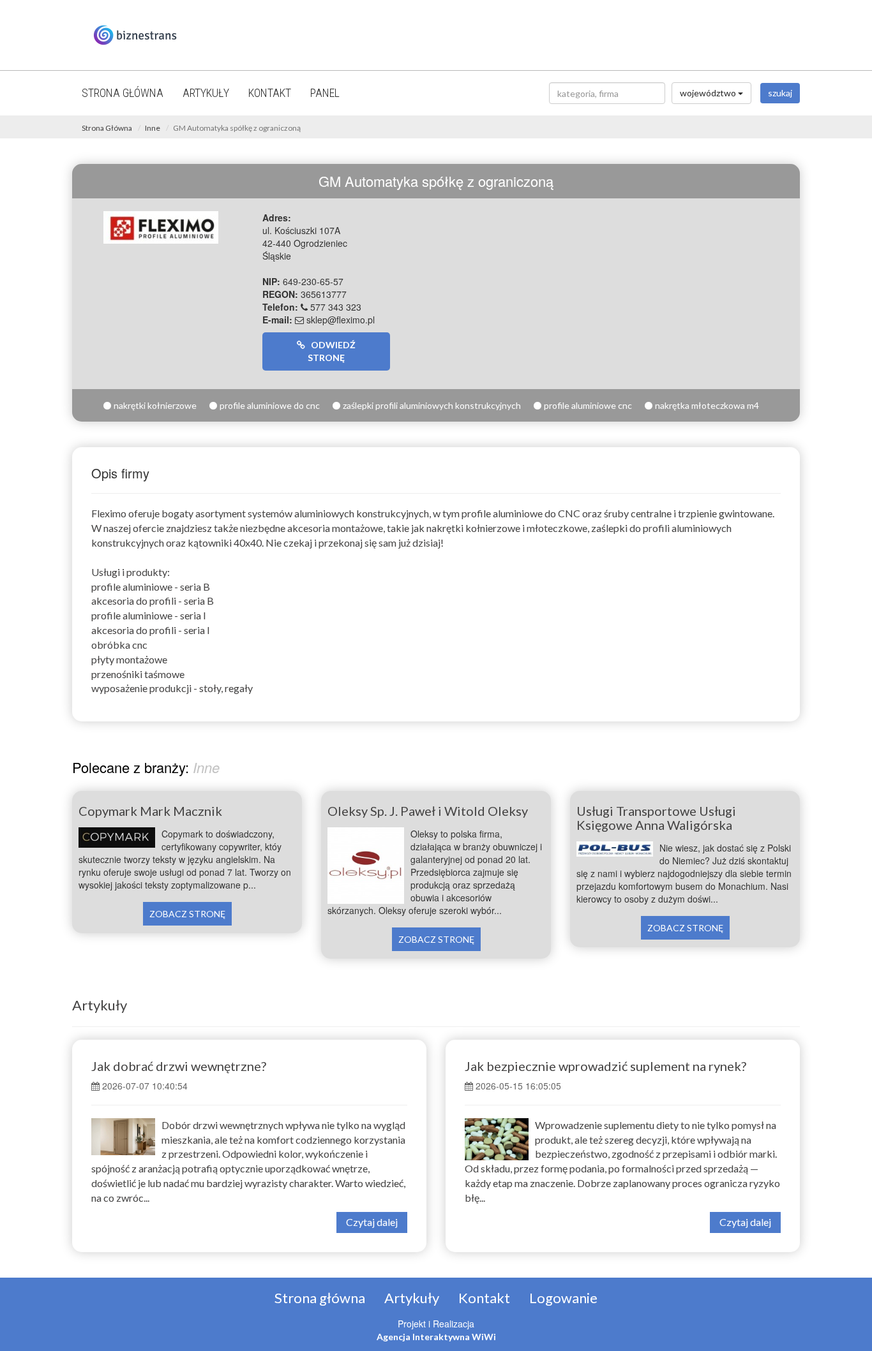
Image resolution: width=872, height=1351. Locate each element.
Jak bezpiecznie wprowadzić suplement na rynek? (605, 1066)
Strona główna (122, 93)
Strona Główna (107, 128)
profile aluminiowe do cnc (270, 405)
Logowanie (563, 1297)
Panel (325, 93)
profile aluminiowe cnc (588, 405)
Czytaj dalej (372, 1222)
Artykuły (206, 93)
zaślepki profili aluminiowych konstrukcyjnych (432, 405)
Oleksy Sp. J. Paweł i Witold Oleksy (427, 810)
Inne (152, 128)
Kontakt (269, 93)
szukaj (780, 92)
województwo (709, 92)
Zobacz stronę (187, 913)
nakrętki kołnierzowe (155, 405)
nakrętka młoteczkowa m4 (707, 405)
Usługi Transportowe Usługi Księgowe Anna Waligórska (656, 817)
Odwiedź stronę (330, 351)
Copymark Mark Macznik (150, 810)
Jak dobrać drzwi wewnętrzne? (178, 1066)
